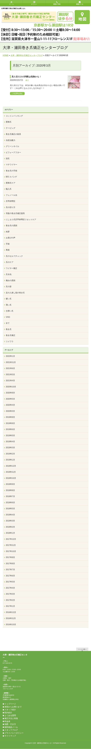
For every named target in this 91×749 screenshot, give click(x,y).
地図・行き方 (10, 724)
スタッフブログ (11, 730)
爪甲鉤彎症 (10, 201)
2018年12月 (11, 466)
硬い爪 (8, 299)
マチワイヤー (11, 165)
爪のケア (9, 262)
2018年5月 (10, 509)
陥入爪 (8, 189)
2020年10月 (11, 387)
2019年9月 (10, 417)
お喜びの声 (10, 238)
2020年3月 (10, 411)
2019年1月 (10, 460)
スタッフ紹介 (10, 710)
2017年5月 (10, 582)
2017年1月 (10, 606)
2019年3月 (10, 448)
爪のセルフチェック (14, 256)
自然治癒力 (10, 140)
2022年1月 (10, 356)
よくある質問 (10, 715)
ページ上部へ (82, 649)
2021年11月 (11, 362)
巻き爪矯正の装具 (13, 134)
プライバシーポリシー (14, 733)
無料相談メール (11, 727)
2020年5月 (10, 399)
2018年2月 (10, 527)
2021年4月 (10, 381)
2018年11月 (11, 472)
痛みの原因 (10, 280)
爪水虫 (8, 274)
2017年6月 (10, 576)
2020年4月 (10, 405)
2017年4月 (10, 588)
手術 (8, 244)
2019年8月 (10, 423)
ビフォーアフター (13, 152)
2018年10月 (11, 478)
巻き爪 (8, 329)
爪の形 (8, 287)
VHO (8, 317)
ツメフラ (9, 341)
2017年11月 (11, 545)
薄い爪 (8, 305)
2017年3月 (10, 594)
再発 (8, 250)
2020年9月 (10, 393)
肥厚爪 (8, 122)
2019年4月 (10, 442)
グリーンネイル (12, 146)
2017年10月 (11, 551)
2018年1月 (10, 533)
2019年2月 (10, 454)
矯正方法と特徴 (11, 718)
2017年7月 (10, 570)
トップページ (10, 704)
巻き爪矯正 (10, 335)
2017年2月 (10, 600)
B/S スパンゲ (11, 177)
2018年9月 (10, 484)
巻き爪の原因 (11, 226)
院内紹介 (8, 713)
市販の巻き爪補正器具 (15, 213)
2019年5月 (10, 435)
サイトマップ (10, 736)
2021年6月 (10, 368)
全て (27, 80)
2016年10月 (11, 624)
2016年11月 (11, 618)
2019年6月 (10, 429)
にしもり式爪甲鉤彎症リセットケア (21, 219)
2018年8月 (10, 490)
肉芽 (8, 232)
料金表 (7, 721)
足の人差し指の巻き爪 (15, 293)
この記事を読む (17, 93)
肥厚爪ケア (10, 183)
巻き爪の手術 (11, 171)
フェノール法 (11, 195)
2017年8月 (10, 563)
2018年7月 (10, 496)
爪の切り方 (10, 207)
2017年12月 (11, 539)
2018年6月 (10, 503)
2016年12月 (11, 612)
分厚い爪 (9, 311)
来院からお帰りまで (13, 707)
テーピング (10, 128)
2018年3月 (10, 521)
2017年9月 (10, 557)
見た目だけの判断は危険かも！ (26, 76)
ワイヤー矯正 (11, 268)
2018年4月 (10, 515)
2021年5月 (10, 374)
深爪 (8, 158)
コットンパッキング (14, 116)
